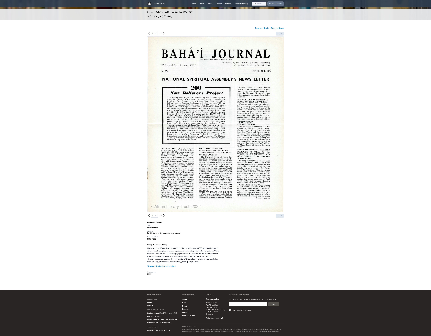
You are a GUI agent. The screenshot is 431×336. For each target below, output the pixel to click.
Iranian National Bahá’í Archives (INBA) (162, 313)
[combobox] (259, 4)
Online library (274, 4)
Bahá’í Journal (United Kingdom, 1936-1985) (174, 12)
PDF (280, 34)
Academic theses (153, 316)
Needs (210, 4)
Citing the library (277, 28)
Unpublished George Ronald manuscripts (162, 319)
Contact (228, 4)
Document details (262, 28)
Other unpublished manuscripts (159, 323)
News (202, 4)
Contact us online (212, 299)
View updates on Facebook (242, 310)
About (194, 4)
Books (149, 302)
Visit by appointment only (214, 318)
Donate (219, 4)
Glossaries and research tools (158, 330)
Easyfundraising (241, 4)
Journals (150, 12)
